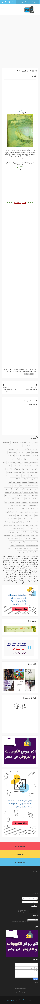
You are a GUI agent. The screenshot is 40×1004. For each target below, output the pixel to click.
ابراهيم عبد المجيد (33, 505)
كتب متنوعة (11, 455)
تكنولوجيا (31, 512)
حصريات (35, 465)
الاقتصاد (12, 505)
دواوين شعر (35, 495)
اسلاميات (18, 371)
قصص (13, 495)
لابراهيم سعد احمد (20, 113)
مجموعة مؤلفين (33, 548)
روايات (29, 442)
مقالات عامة (34, 498)
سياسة (12, 445)
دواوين (26, 528)
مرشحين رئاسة (34, 475)
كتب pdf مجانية (20, 846)
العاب (15, 508)
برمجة (18, 462)
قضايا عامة (35, 452)
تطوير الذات (25, 462)
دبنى (8, 498)
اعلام (10, 485)
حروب (21, 512)
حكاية (31, 528)
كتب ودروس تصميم (18, 465)
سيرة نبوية (12, 532)
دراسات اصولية (9, 489)
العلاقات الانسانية (15, 479)
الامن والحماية (34, 508)
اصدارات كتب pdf (17, 492)
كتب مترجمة (20, 449)
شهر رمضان (34, 535)
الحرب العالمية (7, 522)
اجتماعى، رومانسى (21, 505)
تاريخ (22, 459)
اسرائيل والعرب (17, 469)
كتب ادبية (7, 495)
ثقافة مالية (8, 492)
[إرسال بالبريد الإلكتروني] (33, 374)
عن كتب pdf (20, 582)
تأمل (36, 512)
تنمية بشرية (27, 445)
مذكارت (25, 548)
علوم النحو (7, 535)
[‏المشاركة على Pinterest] (25, 374)
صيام (36, 515)
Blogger (14, 921)
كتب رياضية (12, 515)
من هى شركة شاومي (20, 992)
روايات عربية (6, 442)
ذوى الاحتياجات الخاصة (17, 528)
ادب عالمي (35, 479)
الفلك (36, 525)
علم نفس (18, 535)
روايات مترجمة (34, 462)
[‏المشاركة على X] (29, 374)
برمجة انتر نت (11, 462)
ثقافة (13, 498)
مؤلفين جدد (15, 442)
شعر (26, 459)
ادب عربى (15, 485)
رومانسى (24, 482)
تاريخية (22, 489)
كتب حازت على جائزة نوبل (17, 542)
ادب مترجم (25, 475)
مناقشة (15, 518)
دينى (21, 445)
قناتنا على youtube (28, 492)
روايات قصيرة (34, 532)
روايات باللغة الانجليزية (12, 512)
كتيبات (12, 545)
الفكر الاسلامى (9, 508)
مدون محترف (10, 1000)
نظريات (19, 552)
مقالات (30, 552)
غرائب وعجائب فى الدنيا (31, 449)
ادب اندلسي (34, 522)
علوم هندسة (34, 538)
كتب (16, 445)
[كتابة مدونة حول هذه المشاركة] (31, 374)
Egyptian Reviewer (20, 988)
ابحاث (21, 485)
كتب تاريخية (11, 371)
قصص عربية (28, 465)
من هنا (20, 169)
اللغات (17, 498)
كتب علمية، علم (20, 545)
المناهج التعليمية (33, 482)
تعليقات (33, 902)
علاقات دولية (26, 535)
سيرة (18, 532)
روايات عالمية (15, 459)
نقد (6, 502)
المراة (31, 525)
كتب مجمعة (35, 445)
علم (26, 515)
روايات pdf (20, 854)
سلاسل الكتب (25, 532)
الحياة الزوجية (34, 472)
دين (29, 495)
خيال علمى (35, 469)
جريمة (36, 528)
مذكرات (18, 502)
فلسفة (23, 479)
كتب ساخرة (9, 475)
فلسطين (27, 538)
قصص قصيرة (17, 472)
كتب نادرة (9, 472)
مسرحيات (11, 502)
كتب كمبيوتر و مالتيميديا (31, 485)
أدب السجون (8, 518)
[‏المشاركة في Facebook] (27, 374)
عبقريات (31, 515)
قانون (21, 538)
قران (18, 515)
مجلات (9, 465)
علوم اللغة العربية (21, 495)
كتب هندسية (34, 518)
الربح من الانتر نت (24, 508)
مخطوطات (24, 502)
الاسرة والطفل (12, 452)
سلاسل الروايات (33, 502)
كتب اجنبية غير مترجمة (32, 542)
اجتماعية (27, 498)
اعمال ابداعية (26, 522)
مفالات (36, 552)
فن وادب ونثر (11, 449)
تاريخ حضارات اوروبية (22, 525)
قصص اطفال (26, 469)
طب (14, 482)
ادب (22, 498)
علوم (13, 535)
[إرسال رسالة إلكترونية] (31, 371)
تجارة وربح (12, 525)
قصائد (16, 538)
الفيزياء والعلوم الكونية (32, 489)
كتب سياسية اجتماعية (32, 545)
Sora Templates (25, 1000)
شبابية (28, 452)
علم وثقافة (18, 455)
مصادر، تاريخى (18, 548)
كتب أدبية (8, 469)
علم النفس (17, 475)
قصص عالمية (9, 538)
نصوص (25, 552)
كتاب (4, 462)
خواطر (28, 479)
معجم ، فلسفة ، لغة (24, 518)
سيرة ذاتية (26, 472)
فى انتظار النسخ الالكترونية (30, 455)
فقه (22, 515)
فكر (10, 482)
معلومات (10, 548)
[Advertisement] (20, 43)
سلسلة (19, 482)
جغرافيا (17, 489)
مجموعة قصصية (33, 459)
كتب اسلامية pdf (20, 862)
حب (26, 512)
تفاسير (6, 525)
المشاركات (32, 898)
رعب (36, 492)
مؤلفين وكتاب (21, 452)
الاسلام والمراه (17, 522)
